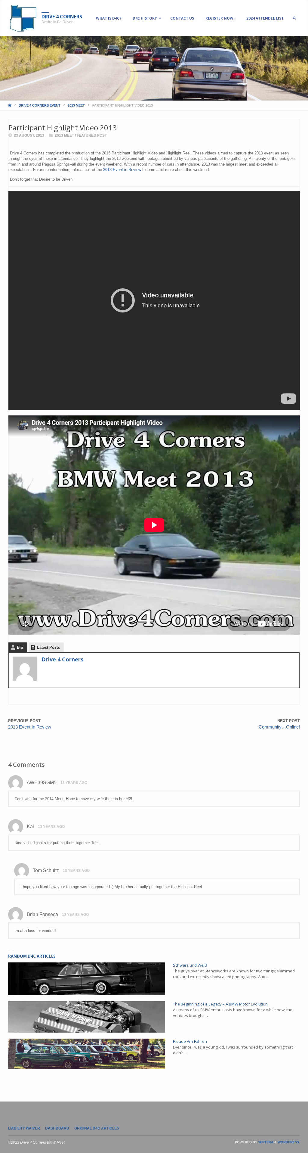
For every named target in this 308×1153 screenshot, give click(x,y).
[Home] (10, 105)
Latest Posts (48, 647)
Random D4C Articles (32, 956)
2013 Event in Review (122, 169)
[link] (294, 18)
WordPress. (289, 1142)
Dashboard (57, 1128)
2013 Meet (76, 105)
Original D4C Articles (96, 1128)
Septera (265, 1142)
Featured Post (92, 135)
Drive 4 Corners (62, 16)
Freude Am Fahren (190, 1041)
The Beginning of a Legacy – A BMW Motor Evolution (220, 1004)
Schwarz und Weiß (190, 965)
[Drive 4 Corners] (23, 18)
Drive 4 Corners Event (39, 105)
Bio (20, 647)
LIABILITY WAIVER (24, 1128)
